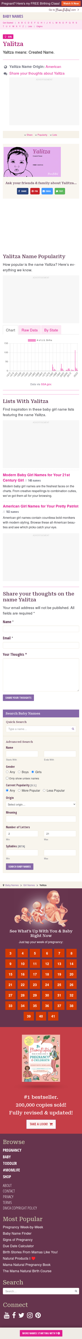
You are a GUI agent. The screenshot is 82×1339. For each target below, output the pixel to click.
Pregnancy (12, 1150)
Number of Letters (18, 827)
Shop (7, 1176)
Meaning (11, 812)
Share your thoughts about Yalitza (37, 73)
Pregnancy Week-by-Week (23, 1227)
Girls (38, 772)
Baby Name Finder (17, 1233)
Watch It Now (71, 3)
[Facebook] (14, 1316)
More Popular (31, 790)
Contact (9, 1191)
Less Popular (56, 790)
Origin (10, 798)
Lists (30, 26)
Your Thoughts (15, 654)
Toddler (10, 1163)
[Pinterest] (38, 1316)
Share (29, 134)
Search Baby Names (19, 866)
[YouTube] (6, 1316)
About (7, 1185)
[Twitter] (21, 1316)
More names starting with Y (40, 1333)
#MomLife (11, 1170)
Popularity (42, 134)
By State (51, 329)
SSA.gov (46, 384)
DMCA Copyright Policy (20, 1208)
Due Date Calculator (18, 1245)
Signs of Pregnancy (18, 1239)
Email (7, 638)
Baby (7, 1156)
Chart (10, 329)
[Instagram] (30, 1316)
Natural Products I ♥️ (19, 1258)
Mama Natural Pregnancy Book (27, 1264)
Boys (25, 772)
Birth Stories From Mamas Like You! (30, 1252)
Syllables (15, 846)
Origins (39, 26)
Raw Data (30, 329)
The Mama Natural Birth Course (27, 1270)
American (53, 66)
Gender (10, 767)
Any (12, 772)
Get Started (8, 22)
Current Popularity (21, 785)
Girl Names (29, 885)
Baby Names (13, 16)
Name (7, 621)
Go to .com (63, 9)
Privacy (8, 1196)
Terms (7, 1202)
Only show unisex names (23, 778)
